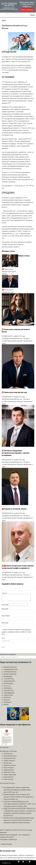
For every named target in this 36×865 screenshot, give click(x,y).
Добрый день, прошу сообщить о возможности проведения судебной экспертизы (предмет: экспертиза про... (19, 813)
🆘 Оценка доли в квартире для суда (8, 291)
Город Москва (7, 753)
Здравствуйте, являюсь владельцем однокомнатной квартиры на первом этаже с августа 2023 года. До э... (17, 790)
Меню (32, 15)
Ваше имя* (5, 609)
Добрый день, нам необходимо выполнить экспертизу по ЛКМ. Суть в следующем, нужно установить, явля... (19, 804)
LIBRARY (4, 20)
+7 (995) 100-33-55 (27, 4)
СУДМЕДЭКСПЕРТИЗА (10, 669)
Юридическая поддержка (8, 654)
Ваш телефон (6, 616)
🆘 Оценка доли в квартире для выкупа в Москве (9, 271)
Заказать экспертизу (27, 10)
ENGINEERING (7, 676)
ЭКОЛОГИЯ (7, 697)
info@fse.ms (27, 6)
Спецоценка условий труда (8, 839)
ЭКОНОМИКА (7, 688)
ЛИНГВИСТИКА (8, 690)
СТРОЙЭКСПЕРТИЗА (10, 672)
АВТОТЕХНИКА (8, 683)
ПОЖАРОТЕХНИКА (9, 681)
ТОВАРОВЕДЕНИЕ (8, 693)
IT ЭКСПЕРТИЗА (8, 679)
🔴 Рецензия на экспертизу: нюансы (14, 509)
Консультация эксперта (7, 783)
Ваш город (5, 623)
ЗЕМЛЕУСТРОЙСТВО (9, 674)
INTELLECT (6, 700)
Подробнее (29, 860)
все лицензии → (5, 747)
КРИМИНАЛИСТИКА (10, 667)
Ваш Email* (5, 605)
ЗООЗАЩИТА (7, 702)
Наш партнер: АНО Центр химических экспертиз (17, 242)
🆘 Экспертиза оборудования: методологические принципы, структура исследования (15, 453)
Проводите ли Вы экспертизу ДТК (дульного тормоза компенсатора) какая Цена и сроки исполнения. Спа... (18, 797)
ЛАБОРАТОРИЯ (8, 695)
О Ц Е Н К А (6, 686)
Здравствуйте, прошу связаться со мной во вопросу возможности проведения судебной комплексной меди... (18, 820)
